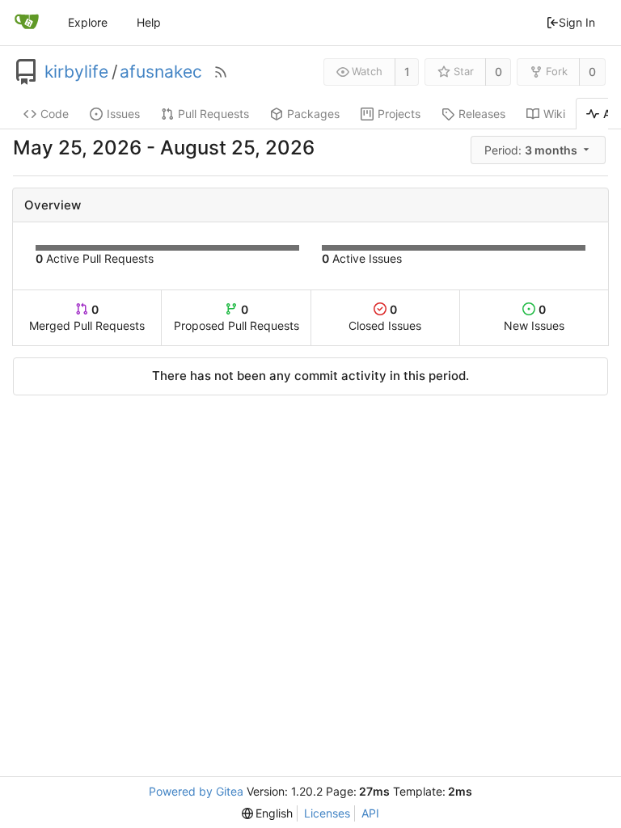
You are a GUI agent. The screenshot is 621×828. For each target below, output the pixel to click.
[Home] (27, 22)
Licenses (327, 813)
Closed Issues (385, 317)
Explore (88, 22)
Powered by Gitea (196, 791)
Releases (481, 113)
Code (54, 113)
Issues (123, 113)
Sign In (577, 22)
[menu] (539, 150)
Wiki (554, 113)
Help (149, 22)
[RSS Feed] (220, 72)
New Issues (534, 317)
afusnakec (161, 72)
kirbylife (76, 72)
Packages (313, 113)
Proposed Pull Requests (236, 317)
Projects (399, 113)
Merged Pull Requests (87, 317)
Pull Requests (213, 113)
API (370, 813)
